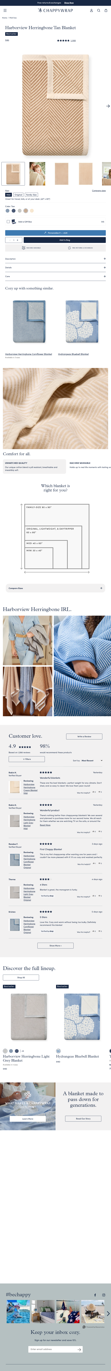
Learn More (27, 1118)
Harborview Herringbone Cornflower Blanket (28, 354)
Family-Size (31, 194)
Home (4, 17)
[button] (66, 40)
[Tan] (25, 210)
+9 (23, 1051)
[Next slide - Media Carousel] (108, 1314)
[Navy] (13, 210)
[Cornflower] (7, 210)
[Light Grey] (19, 210)
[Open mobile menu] (5, 10)
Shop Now (69, 2)
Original (18, 194)
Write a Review (88, 737)
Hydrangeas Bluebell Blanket (73, 354)
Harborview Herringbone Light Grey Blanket (29, 822)
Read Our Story (83, 1118)
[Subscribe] (79, 1349)
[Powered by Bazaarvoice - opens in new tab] (93, 1327)
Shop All (21, 977)
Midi (9, 194)
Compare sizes (99, 190)
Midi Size (13, 18)
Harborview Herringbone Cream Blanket (31, 788)
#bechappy (18, 1295)
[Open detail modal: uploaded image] (18, 1311)
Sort (75, 760)
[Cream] (31, 210)
